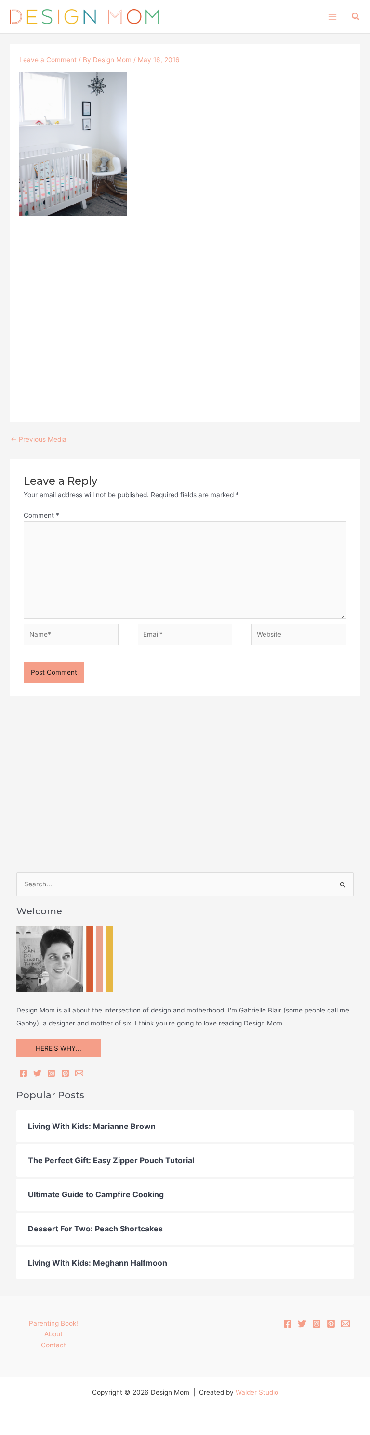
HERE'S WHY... (58, 1048)
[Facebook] (23, 1073)
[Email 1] (345, 1324)
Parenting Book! (53, 1323)
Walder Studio (257, 1392)
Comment (41, 515)
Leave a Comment (48, 60)
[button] (356, 17)
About (53, 1334)
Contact (53, 1345)
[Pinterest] (65, 1073)
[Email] (79, 1073)
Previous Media (38, 439)
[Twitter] (37, 1073)
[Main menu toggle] (332, 16)
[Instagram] (51, 1073)
